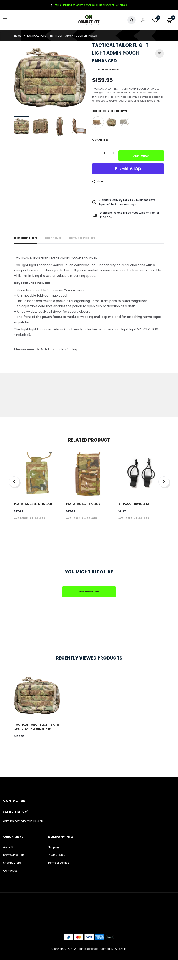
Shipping (53, 238)
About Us (9, 847)
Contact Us (10, 870)
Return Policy (82, 238)
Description (25, 238)
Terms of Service (58, 863)
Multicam (111, 122)
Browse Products (14, 855)
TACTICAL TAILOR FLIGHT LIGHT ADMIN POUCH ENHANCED (37, 727)
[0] (155, 21)
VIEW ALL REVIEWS (108, 69)
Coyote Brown (98, 122)
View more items (89, 591)
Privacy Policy (56, 855)
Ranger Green (124, 122)
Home (17, 35)
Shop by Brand (12, 863)
